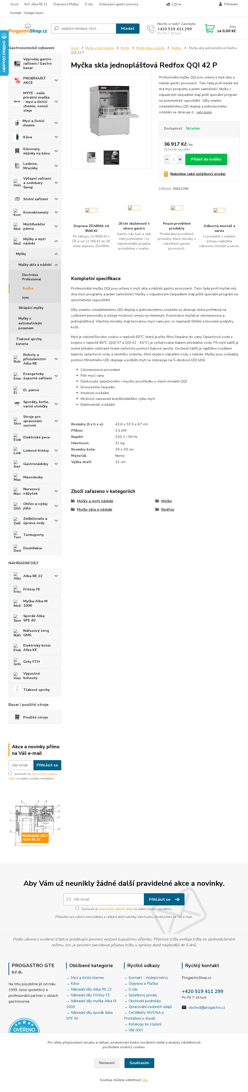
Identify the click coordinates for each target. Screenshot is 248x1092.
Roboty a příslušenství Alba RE (34, 359)
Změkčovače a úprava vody (35, 520)
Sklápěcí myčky (30, 307)
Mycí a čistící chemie (33, 123)
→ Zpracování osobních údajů (148, 1006)
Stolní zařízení (35, 199)
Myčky (21, 254)
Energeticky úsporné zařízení (37, 376)
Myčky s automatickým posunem (30, 323)
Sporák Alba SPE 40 (34, 618)
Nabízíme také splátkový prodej (197, 173)
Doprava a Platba (66, 4)
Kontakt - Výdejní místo (26, 13)
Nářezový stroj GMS (36, 632)
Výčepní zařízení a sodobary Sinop (37, 183)
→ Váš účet (133, 1030)
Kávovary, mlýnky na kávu (36, 151)
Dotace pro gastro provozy (118, 4)
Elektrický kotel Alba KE (37, 647)
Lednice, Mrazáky (30, 165)
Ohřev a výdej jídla (35, 506)
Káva (27, 137)
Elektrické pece (36, 437)
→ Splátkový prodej (140, 995)
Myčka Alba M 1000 (35, 603)
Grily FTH (31, 661)
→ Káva (72, 983)
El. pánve (31, 390)
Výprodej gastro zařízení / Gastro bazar (37, 63)
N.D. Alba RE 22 (35, 4)
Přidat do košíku (206, 159)
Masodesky (33, 477)
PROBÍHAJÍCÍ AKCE (34, 80)
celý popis (204, 112)
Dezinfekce (32, 548)
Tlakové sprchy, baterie (29, 341)
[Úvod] (27, 28)
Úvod (14, 4)
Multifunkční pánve (34, 226)
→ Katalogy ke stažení (143, 1024)
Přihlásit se (47, 765)
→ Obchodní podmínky (142, 1001)
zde (144, 1080)
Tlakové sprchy (36, 689)
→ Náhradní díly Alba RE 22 (89, 989)
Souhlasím (139, 1063)
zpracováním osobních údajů (115, 909)
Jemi (25, 298)
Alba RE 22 (32, 575)
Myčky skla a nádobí (35, 264)
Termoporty (33, 534)
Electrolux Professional (31, 277)
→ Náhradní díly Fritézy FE (88, 995)
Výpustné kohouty (31, 675)
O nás (89, 4)
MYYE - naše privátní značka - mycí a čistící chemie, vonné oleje (36, 102)
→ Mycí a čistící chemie (85, 977)
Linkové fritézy (36, 450)
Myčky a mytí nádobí (34, 241)
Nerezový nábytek (31, 491)
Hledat (127, 28)
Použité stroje (35, 717)
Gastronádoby (35, 463)
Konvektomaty (36, 212)
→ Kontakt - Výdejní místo (146, 977)
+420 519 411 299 (174, 29)
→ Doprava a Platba (141, 983)
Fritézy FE (31, 589)
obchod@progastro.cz (207, 1007)
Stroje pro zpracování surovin (32, 421)
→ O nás (131, 989)
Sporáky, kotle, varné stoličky (36, 404)
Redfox (28, 288)
